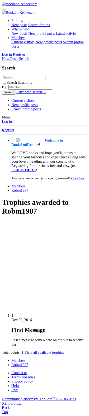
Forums (17, 21)
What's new (20, 29)
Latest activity (66, 33)
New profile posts (41, 33)
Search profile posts (26, 109)
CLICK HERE (23, 170)
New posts (19, 25)
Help (15, 386)
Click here (77, 178)
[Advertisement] (44, 265)
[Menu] (4, 9)
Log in (7, 121)
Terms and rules (23, 377)
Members (18, 38)
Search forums (39, 25)
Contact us (19, 373)
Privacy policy (22, 381)
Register (8, 130)
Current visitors (22, 42)
